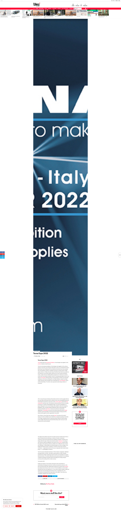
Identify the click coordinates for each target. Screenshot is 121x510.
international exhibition (50, 362)
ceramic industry (58, 401)
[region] (12, 503)
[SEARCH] (87, 9)
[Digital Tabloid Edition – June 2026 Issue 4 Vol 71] (103, 13)
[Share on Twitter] (55, 476)
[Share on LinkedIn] (50, 476)
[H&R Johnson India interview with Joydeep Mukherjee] (80, 392)
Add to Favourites (61, 478)
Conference (60, 440)
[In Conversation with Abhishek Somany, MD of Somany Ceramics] (80, 402)
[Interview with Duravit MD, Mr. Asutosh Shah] (80, 381)
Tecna (39, 362)
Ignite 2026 (89, 16)
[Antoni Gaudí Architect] (70, 13)
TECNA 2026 (78, 16)
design (65, 410)
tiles (67, 401)
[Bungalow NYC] (59, 13)
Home (2, 0)
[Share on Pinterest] (45, 476)
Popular (77, 5)
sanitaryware (40, 403)
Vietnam (48, 408)
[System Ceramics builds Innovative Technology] (5, 13)
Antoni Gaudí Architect (69, 16)
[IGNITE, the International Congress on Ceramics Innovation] (27, 13)
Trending (85, 5)
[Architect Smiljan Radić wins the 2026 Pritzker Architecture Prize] (49, 13)
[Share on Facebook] (40, 476)
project (55, 415)
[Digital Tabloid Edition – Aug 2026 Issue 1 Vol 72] (38, 13)
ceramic (60, 442)
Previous (0, 14)
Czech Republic (62, 380)
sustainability (45, 410)
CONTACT (71, 8)
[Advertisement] (53, 391)
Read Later (45, 478)
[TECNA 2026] (81, 13)
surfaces (39, 363)
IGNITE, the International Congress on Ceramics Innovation (26, 17)
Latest (73, 5)
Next (120, 14)
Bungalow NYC (57, 16)
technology (43, 377)
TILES (46, 8)
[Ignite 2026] (92, 13)
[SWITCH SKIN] (85, 9)
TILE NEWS (54, 8)
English (76, 8)
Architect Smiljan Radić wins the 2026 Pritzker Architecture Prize (48, 17)
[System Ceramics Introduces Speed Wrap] (16, 13)
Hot (81, 5)
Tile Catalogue (65, 8)
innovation (66, 466)
